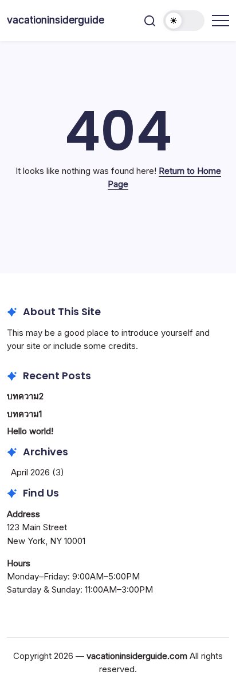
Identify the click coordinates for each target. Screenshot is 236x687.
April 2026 (30, 472)
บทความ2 (25, 396)
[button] (150, 20)
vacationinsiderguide (55, 20)
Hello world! (30, 431)
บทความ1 (24, 413)
